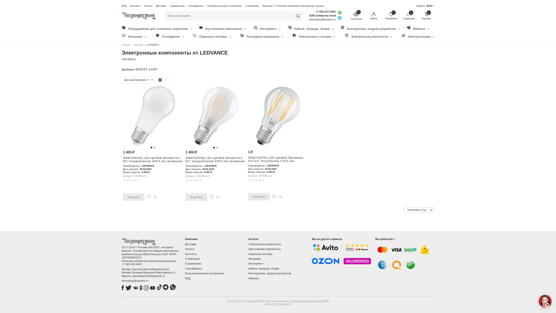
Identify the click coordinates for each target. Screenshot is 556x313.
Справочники (177, 6)
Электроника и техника (315, 36)
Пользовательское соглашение (224, 6)
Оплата (148, 6)
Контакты (135, 6)
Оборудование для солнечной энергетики (158, 28)
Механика (135, 36)
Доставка (161, 6)
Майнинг (419, 28)
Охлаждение (171, 36)
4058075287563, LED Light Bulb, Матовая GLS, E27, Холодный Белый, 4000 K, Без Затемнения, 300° (215, 161)
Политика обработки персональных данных (300, 6)
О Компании (252, 6)
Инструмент (268, 28)
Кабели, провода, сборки (312, 28)
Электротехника (419, 36)
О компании (192, 258)
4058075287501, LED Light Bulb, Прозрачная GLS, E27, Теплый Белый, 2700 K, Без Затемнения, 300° (275, 161)
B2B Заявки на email (322, 15)
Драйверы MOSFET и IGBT (139, 69)
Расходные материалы (263, 36)
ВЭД (124, 6)
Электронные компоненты (369, 36)
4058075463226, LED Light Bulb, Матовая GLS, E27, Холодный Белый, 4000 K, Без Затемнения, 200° (153, 161)
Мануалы (268, 6)
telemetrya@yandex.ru (135, 280)
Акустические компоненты (223, 28)
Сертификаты (196, 6)
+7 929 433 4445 (326, 11)
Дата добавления (135, 80)
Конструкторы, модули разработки (371, 28)
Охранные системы (213, 36)
